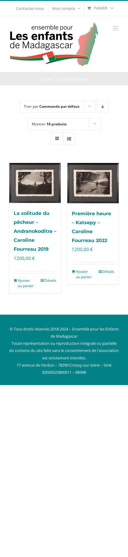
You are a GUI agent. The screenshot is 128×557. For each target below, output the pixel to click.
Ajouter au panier (26, 283)
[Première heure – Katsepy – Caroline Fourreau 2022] (93, 183)
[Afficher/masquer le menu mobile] (116, 28)
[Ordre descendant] (103, 106)
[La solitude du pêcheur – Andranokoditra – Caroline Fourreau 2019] (35, 183)
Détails (50, 280)
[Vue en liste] (69, 138)
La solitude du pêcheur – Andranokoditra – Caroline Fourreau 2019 (35, 231)
